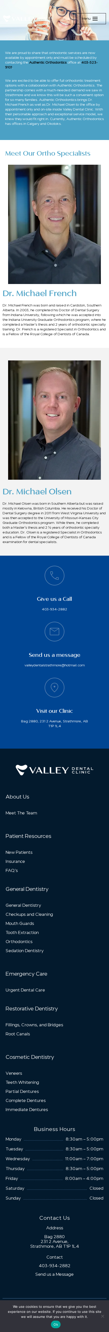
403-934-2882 (54, 609)
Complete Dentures (26, 1100)
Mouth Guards (20, 923)
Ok (55, 1324)
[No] (102, 1316)
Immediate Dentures (27, 1109)
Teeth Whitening (22, 1082)
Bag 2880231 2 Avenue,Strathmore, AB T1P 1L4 (54, 1241)
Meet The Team (21, 813)
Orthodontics (19, 941)
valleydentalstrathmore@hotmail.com (55, 665)
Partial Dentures (22, 1091)
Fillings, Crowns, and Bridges (34, 1025)
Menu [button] (86, 18)
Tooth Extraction (22, 932)
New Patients (19, 852)
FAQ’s (12, 870)
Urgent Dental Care (25, 990)
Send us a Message (54, 1274)
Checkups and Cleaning (29, 914)
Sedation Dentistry (25, 950)
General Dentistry (23, 905)
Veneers (14, 1073)
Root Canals (18, 1034)
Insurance (15, 861)
